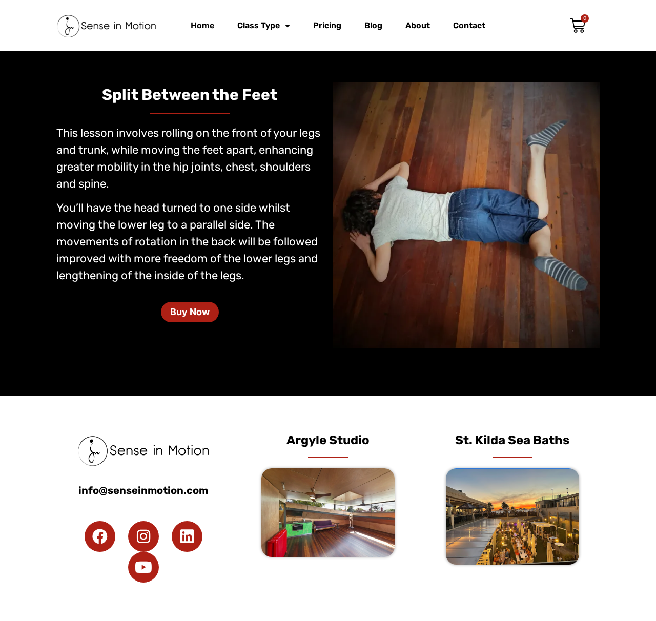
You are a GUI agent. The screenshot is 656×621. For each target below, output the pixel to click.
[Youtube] (143, 567)
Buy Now (190, 311)
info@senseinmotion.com (143, 490)
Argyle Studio (328, 440)
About (417, 25)
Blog (373, 25)
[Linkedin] (187, 536)
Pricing (327, 25)
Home (202, 25)
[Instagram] (143, 536)
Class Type (258, 25)
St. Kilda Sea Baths (512, 440)
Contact (469, 25)
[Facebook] (100, 536)
